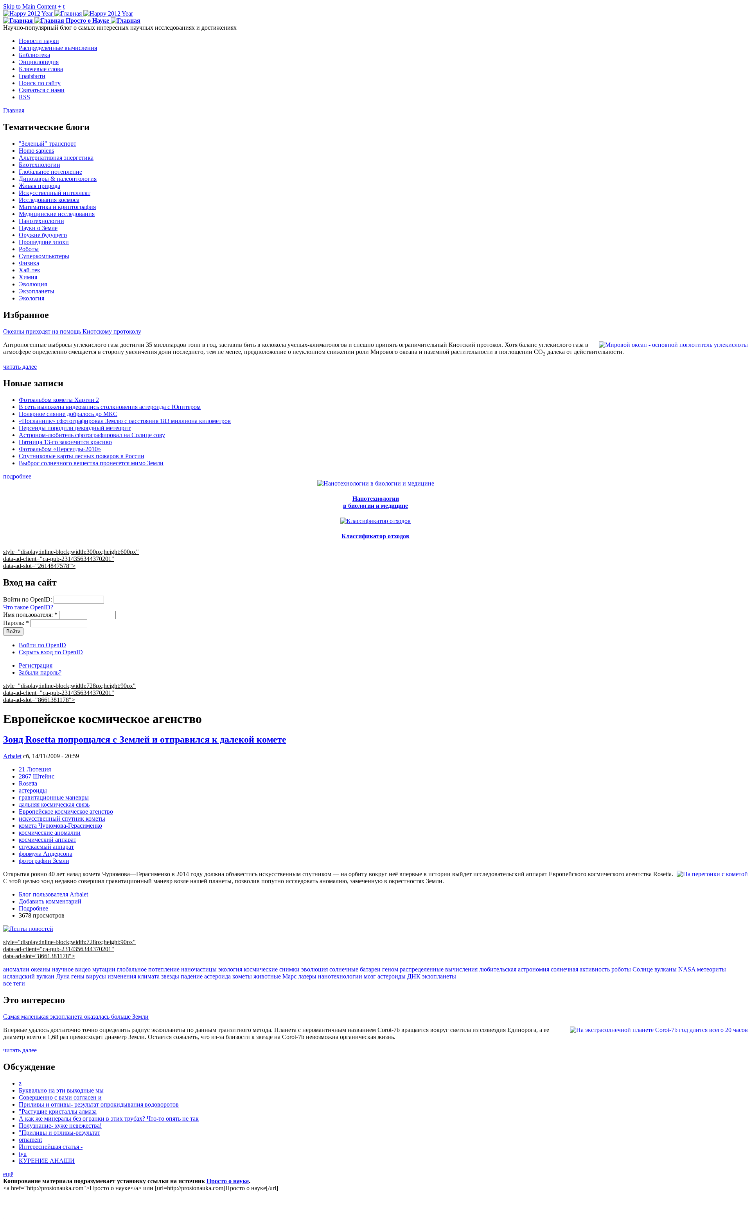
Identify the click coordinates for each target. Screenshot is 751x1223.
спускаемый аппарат (46, 846)
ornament (30, 1139)
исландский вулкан (28, 976)
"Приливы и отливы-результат (59, 1132)
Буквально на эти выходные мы (61, 1090)
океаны (40, 969)
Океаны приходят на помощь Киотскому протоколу (72, 331)
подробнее (17, 476)
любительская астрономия (514, 969)
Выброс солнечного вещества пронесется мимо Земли (91, 463)
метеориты (711, 969)
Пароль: (16, 623)
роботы (621, 969)
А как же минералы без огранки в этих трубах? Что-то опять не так (109, 1118)
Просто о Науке (87, 20)
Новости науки (39, 40)
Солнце (642, 969)
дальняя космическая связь (54, 804)
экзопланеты (439, 976)
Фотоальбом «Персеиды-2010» (60, 449)
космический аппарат (47, 839)
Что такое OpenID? (28, 607)
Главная (13, 110)
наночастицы (199, 969)
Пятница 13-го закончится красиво (65, 442)
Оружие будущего (43, 235)
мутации (103, 969)
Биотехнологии (39, 164)
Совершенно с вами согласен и (60, 1097)
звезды (170, 976)
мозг (370, 976)
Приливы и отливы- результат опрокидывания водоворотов (99, 1104)
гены (77, 976)
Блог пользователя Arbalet (53, 894)
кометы (242, 976)
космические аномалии (50, 832)
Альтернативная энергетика (56, 157)
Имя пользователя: (30, 614)
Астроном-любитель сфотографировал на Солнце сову (92, 435)
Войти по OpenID (42, 645)
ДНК (413, 976)
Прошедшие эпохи (44, 242)
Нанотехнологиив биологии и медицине (375, 502)
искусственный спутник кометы (62, 818)
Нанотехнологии (41, 221)
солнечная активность (580, 969)
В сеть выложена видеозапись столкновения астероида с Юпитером (110, 407)
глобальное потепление (148, 969)
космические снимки (272, 969)
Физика (29, 263)
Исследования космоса (49, 199)
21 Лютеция (35, 769)
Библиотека (34, 55)
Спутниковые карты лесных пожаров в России (81, 456)
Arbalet (12, 756)
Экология (31, 298)
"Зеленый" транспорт (47, 143)
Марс (289, 976)
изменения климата (134, 976)
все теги (14, 983)
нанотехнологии (340, 976)
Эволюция (33, 284)
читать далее (20, 366)
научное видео (71, 969)
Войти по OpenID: (28, 599)
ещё (8, 1174)
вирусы (96, 976)
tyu (23, 1153)
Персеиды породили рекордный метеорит (75, 428)
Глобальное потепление (50, 171)
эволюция (314, 969)
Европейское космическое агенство (66, 811)
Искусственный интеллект (54, 192)
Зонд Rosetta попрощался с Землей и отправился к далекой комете (144, 739)
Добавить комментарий (50, 901)
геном (390, 969)
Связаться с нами (42, 90)
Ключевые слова (41, 69)
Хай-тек (29, 270)
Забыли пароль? (40, 672)
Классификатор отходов (375, 536)
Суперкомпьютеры (44, 256)
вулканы (665, 969)
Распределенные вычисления (58, 48)
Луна (63, 976)
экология (230, 969)
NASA (686, 969)
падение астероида (206, 976)
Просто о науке (228, 1181)
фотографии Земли (44, 860)
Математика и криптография (57, 207)
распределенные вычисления (439, 969)
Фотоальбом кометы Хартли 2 (59, 399)
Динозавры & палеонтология (58, 178)
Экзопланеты (36, 291)
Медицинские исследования (57, 214)
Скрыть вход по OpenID (51, 652)
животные (267, 976)
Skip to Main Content (29, 6)
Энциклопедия (39, 62)
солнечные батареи (355, 969)
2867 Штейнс (36, 776)
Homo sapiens (36, 150)
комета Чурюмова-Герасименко (60, 825)
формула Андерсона (45, 853)
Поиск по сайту (40, 83)
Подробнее (33, 908)
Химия (28, 277)
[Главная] (68, 13)
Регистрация (35, 665)
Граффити (32, 76)
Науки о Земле (38, 228)
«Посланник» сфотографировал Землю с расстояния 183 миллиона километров (125, 421)
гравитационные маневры (54, 797)
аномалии (16, 969)
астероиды (33, 790)
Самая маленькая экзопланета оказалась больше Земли (76, 1016)
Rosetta (28, 783)
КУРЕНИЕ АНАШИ (47, 1160)
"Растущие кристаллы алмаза (58, 1111)
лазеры (307, 976)
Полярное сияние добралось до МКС (68, 414)
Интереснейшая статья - (51, 1146)
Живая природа (39, 185)
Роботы (29, 249)
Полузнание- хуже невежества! (60, 1125)
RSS (24, 97)
